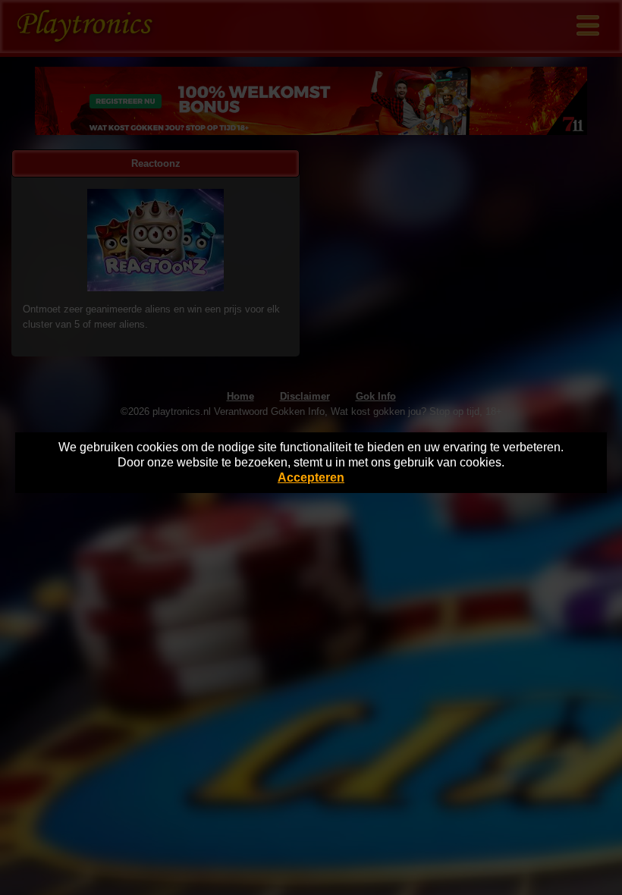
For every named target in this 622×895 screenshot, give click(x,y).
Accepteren (311, 477)
